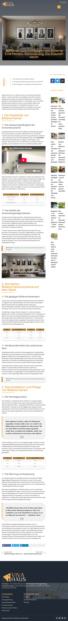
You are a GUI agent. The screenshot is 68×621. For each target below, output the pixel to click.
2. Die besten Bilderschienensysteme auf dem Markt (28, 82)
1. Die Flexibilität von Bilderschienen (23, 79)
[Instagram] (65, 618)
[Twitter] (59, 618)
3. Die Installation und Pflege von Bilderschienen (27, 84)
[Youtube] (62, 618)
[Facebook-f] (57, 618)
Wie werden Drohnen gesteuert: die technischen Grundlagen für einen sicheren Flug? (62, 117)
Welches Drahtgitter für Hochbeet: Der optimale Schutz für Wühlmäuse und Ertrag (55, 186)
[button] (59, 7)
